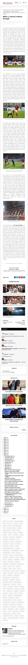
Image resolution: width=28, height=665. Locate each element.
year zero (5, 620)
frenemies (5, 557)
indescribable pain (7, 12)
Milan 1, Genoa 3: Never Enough (12, 469)
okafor (4, 586)
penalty (22, 586)
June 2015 (7, 465)
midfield (22, 573)
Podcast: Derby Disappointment (13, 479)
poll (4, 591)
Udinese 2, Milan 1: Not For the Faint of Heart (14, 473)
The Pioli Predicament (8, 316)
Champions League (18, 521)
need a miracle (6, 584)
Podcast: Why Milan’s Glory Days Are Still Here (13, 294)
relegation (11, 597)
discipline (21, 9)
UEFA (9, 525)
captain (21, 534)
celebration (18, 537)
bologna (20, 532)
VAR (4, 528)
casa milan (11, 537)
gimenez (10, 559)
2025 (5, 439)
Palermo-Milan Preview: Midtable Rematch (15, 499)
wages (4, 618)
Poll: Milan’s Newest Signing (11, 501)
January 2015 (8, 506)
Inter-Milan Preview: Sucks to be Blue (14, 484)
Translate (13, 372)
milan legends (6, 577)
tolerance (22, 609)
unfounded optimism (7, 615)
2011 (5, 512)
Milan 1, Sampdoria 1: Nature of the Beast (15, 489)
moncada (5, 582)
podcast (22, 588)
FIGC (8, 523)
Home (4, 9)
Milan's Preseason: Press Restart (14, 405)
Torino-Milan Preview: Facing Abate (14, 391)
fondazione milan (18, 555)
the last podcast (18, 225)
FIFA (4, 523)
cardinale (5, 537)
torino (9, 611)
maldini (4, 573)
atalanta (5, 532)
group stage (10, 561)
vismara (21, 615)
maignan (22, 570)
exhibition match (6, 552)
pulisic (11, 593)
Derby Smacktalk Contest (11, 486)
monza (10, 582)
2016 (5, 453)
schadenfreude (20, 602)
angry (18, 530)
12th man (8, 9)
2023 (5, 442)
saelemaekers (6, 602)
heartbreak (16, 11)
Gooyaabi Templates (14, 656)
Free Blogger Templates (16, 655)
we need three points (13, 618)
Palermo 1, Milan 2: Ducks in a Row (13, 496)
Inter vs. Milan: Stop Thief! (11, 483)
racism (4, 595)
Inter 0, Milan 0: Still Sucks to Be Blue (14, 481)
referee (5, 597)
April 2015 (7, 468)
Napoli (16, 523)
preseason (16, 591)
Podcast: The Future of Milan (12, 471)
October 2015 (8, 459)
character (5, 539)
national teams (17, 582)
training (22, 611)
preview (22, 591)
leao (14, 568)
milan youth (5, 579)
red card (10, 595)
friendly (11, 557)
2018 (5, 450)
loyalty (12, 570)
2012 (5, 511)
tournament (15, 611)
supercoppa (13, 606)
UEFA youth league (17, 525)
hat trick (17, 561)
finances (18, 552)
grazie (22, 559)
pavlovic (16, 586)
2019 (5, 448)
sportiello (19, 604)
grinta (4, 561)
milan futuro (16, 575)
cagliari (4, 534)
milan (4, 575)
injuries (4, 566)
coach (12, 541)
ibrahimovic (20, 564)
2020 (5, 447)
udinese (13, 613)
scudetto (5, 604)
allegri (13, 530)
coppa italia (5, 543)
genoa (12, 11)
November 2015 (9, 457)
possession (9, 591)
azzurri (10, 532)
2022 (5, 444)
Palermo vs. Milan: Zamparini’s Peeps (14, 498)
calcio (10, 534)
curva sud (17, 9)
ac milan (12, 9)
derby (16, 546)
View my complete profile (8, 636)
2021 (5, 445)
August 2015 (8, 462)
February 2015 (8, 504)
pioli (4, 588)
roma (14, 599)
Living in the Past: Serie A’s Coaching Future (13, 305)
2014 (5, 508)
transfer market (6, 613)
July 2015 (7, 464)
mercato (16, 573)
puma (15, 593)
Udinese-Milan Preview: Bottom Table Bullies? (14, 476)
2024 (5, 440)
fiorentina (5, 555)
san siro (13, 602)
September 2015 (9, 460)
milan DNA (10, 575)
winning (21, 618)
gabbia (21, 557)
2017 (5, 451)
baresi (15, 532)
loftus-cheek (6, 570)
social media (12, 604)
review (17, 597)
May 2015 (7, 467)
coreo (11, 543)
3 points (10, 521)
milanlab (18, 579)
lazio (10, 568)
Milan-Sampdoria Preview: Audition (13, 490)
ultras (19, 613)
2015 (5, 454)
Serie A (4, 525)
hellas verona (13, 564)
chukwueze (12, 539)
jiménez (18, 566)
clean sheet (5, 541)
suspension (20, 606)
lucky (17, 570)
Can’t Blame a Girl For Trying (12, 492)
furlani (16, 557)
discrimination (6, 550)
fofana (11, 555)
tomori (4, 611)
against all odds (6, 530)
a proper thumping (11, 528)
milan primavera (14, 577)
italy (13, 566)
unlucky (16, 615)
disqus (25, 329)
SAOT (21, 523)
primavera (5, 593)
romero (19, 599)
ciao (18, 539)
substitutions (6, 606)
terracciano (10, 609)
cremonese (17, 543)
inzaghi (12, 12)
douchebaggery (6, 11)
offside (19, 584)
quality (20, 593)
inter (9, 566)
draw (22, 550)
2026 (5, 437)
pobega (16, 588)
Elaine (11, 628)
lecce (19, 568)
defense (11, 546)
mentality (10, 573)
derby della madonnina (8, 548)
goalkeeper (16, 559)
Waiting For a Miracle (10, 478)
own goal (10, 586)
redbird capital (18, 595)
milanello (12, 579)
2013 (5, 509)
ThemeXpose (8, 655)
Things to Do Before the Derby (12, 487)
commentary (18, 541)
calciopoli (15, 534)
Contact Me (5, 643)
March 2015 (8, 503)
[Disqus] (14, 348)
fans (13, 552)
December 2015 (9, 456)
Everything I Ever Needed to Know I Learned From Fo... (13, 494)
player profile (10, 588)
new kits (13, 584)
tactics (4, 609)
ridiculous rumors (7, 599)
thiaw (16, 609)
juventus (5, 568)
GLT (12, 523)
